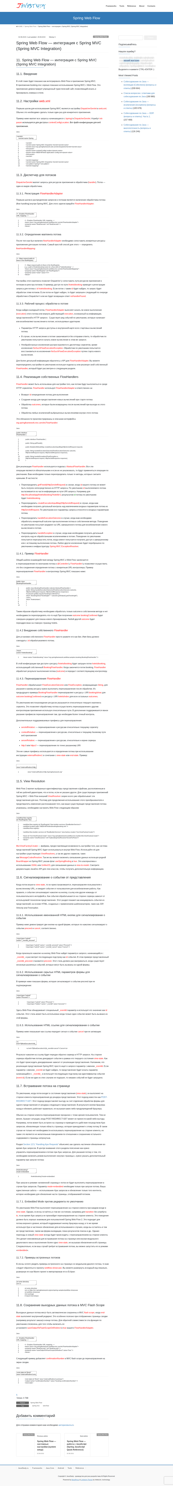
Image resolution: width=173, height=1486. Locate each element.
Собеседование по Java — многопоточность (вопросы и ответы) (137, 128)
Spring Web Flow (101, 37)
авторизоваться (66, 1425)
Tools (70, 1468)
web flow (46, 1406)
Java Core (50, 1468)
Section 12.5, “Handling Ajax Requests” (41, 1144)
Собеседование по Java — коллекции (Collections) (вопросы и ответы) (140, 84)
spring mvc (36, 1406)
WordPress (75, 1480)
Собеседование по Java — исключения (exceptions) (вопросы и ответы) (140, 104)
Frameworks (37, 1468)
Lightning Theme (87, 1480)
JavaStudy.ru (23, 1468)
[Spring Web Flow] (17, 1435)
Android (61, 1468)
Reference (79, 1468)
